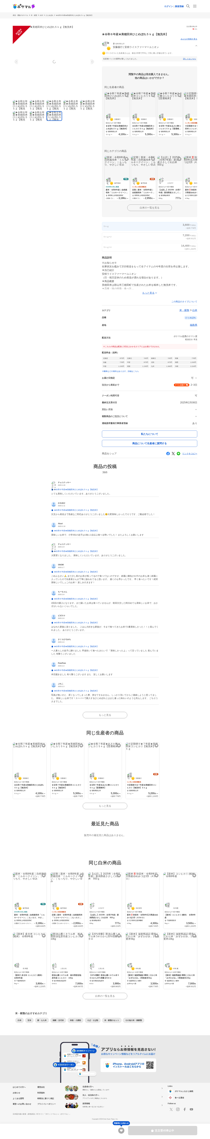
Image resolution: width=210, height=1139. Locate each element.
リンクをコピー (189, 453)
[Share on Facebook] (168, 453)
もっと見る (105, 715)
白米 (41, 15)
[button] (149, 46)
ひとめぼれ (49, 15)
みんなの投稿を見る (189, 39)
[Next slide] (91, 61)
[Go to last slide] (16, 61)
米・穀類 (34, 15)
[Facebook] (184, 1109)
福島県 (193, 325)
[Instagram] (177, 1109)
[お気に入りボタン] (127, 95)
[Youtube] (191, 1109)
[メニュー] (194, 6)
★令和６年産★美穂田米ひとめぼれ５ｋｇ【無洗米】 (74, 15)
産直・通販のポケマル (20, 15)
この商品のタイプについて (184, 301)
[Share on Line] (178, 453)
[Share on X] (173, 453)
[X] (171, 1109)
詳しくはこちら (189, 59)
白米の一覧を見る (149, 207)
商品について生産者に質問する (149, 443)
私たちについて (149, 434)
